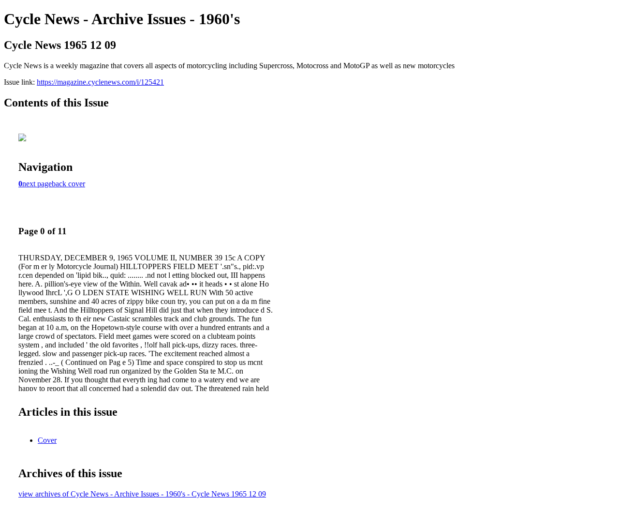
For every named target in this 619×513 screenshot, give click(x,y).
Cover (47, 440)
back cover (68, 184)
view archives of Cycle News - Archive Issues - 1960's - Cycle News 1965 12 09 (142, 494)
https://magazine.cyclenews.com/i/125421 (100, 82)
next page (37, 184)
